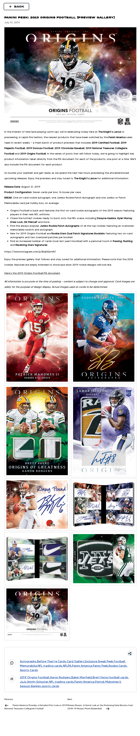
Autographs (28, 661)
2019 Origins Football (34, 677)
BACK (19, 6)
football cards (118, 677)
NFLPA (67, 665)
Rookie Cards (118, 665)
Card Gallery (75, 661)
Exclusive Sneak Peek (99, 661)
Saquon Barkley (30, 686)
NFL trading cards (50, 665)
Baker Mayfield (81, 677)
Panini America (82, 665)
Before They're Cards (51, 661)
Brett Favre (100, 677)
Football (119, 661)
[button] (70, 653)
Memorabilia (28, 665)
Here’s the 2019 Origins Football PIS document (32, 273)
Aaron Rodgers (60, 677)
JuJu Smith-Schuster (34, 681)
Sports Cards (29, 670)
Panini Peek (100, 665)
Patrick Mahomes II (108, 681)
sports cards (50, 686)
